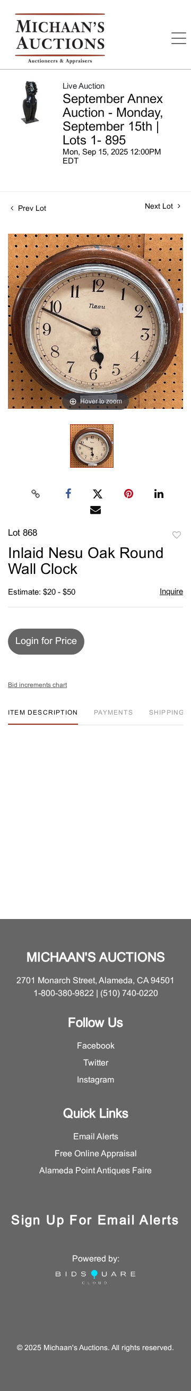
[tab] (43, 717)
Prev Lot (31, 208)
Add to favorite (176, 535)
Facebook (96, 1046)
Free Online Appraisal (96, 1154)
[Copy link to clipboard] (36, 494)
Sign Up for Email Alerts (95, 1221)
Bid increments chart (37, 685)
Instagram (95, 1080)
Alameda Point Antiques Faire (95, 1171)
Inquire (171, 592)
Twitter (95, 1063)
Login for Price (46, 641)
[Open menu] (178, 38)
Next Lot (160, 206)
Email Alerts (95, 1137)
